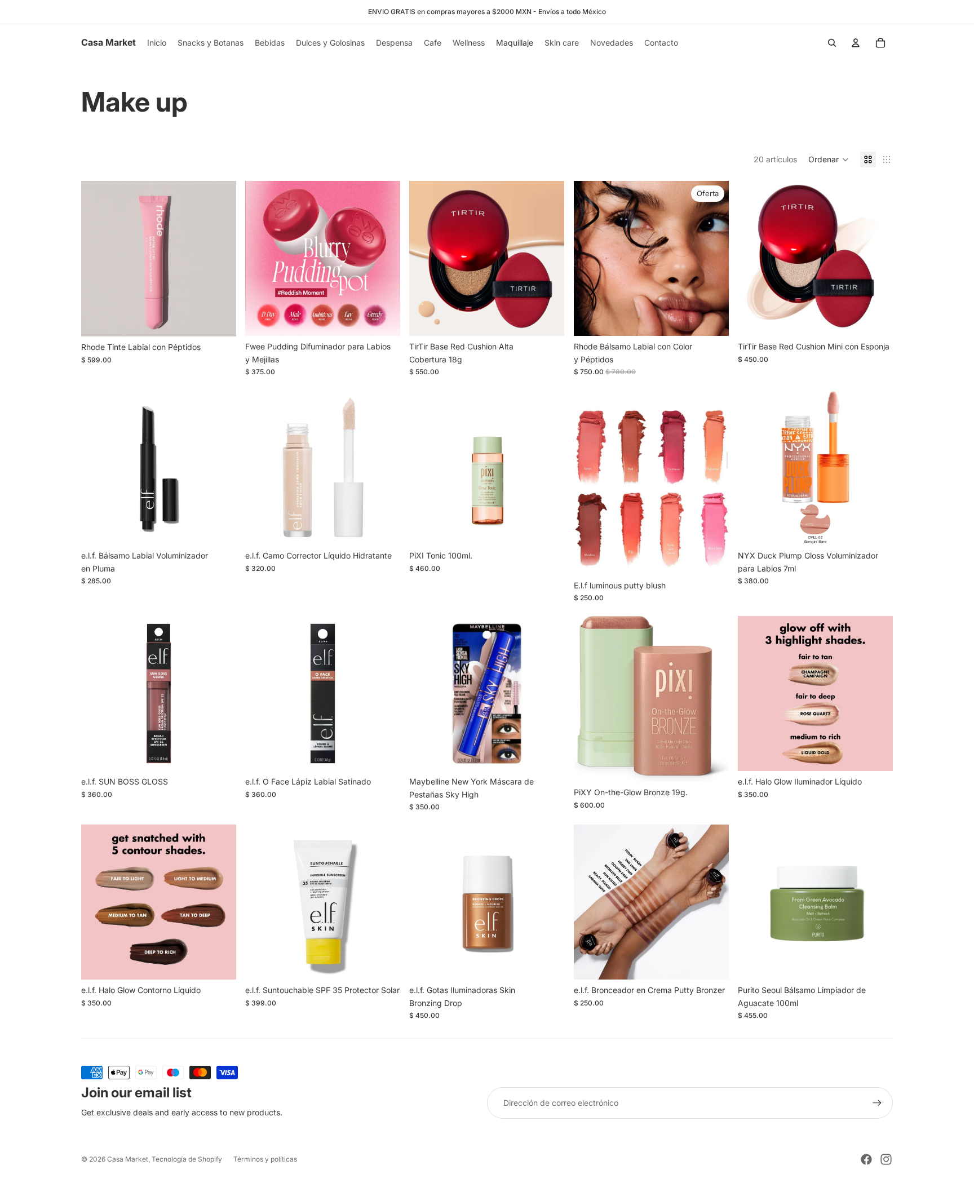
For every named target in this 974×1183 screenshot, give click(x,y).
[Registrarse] (877, 1103)
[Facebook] (866, 1159)
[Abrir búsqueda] (832, 42)
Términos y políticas (265, 1159)
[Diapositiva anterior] (98, 258)
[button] (828, 159)
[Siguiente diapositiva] (219, 258)
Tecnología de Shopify (187, 1159)
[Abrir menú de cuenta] (855, 42)
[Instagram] (886, 1159)
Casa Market (127, 1159)
